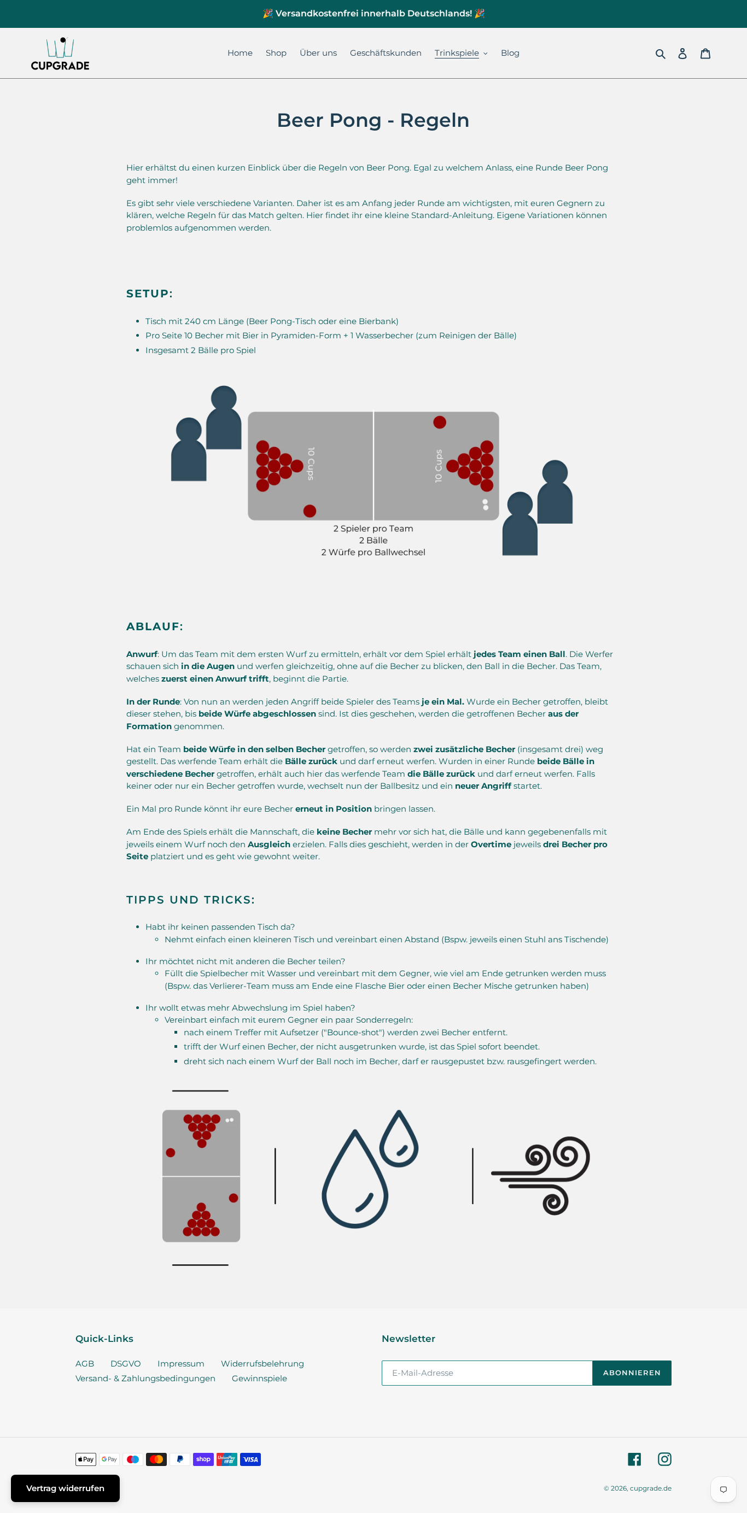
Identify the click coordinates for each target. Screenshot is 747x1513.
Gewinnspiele (259, 1378)
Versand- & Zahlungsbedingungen (145, 1378)
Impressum (181, 1363)
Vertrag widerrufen (65, 1488)
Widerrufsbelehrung (262, 1363)
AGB (84, 1363)
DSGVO (125, 1363)
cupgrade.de (651, 1488)
